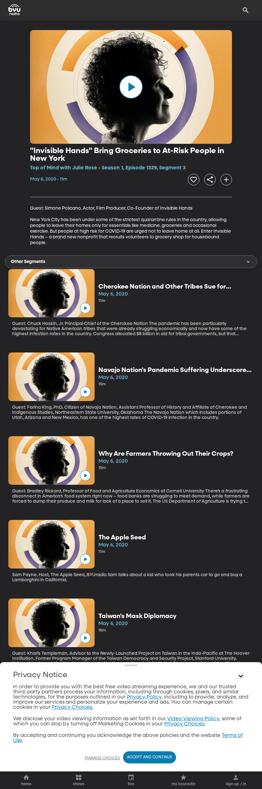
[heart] (193, 179)
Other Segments (28, 261)
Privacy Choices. (72, 707)
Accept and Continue (149, 757)
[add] (226, 179)
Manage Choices (102, 758)
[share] (210, 179)
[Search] (245, 10)
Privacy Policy (144, 697)
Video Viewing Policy (193, 719)
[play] (131, 86)
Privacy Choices (184, 724)
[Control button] (241, 677)
